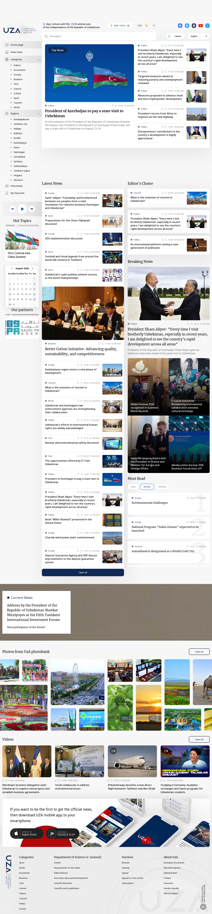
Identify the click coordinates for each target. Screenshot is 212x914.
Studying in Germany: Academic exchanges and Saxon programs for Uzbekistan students (182, 788)
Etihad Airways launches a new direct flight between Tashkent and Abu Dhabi (131, 786)
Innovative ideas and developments (71, 878)
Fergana (18, 175)
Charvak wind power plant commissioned (69, 537)
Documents (20, 69)
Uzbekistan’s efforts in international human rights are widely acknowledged (71, 426)
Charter (57, 862)
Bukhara (18, 133)
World (17, 107)
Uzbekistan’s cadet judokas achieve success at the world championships (71, 276)
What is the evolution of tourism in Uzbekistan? (66, 389)
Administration (170, 872)
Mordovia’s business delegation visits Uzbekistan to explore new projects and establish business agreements (26, 788)
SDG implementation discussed (64, 238)
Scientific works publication (66, 888)
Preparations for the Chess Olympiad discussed (67, 222)
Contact (167, 878)
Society (17, 74)
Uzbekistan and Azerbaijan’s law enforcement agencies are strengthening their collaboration (70, 409)
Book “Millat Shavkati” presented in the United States (68, 521)
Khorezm (18, 180)
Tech (16, 83)
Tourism (18, 102)
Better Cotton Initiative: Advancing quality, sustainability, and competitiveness (81, 351)
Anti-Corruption (171, 893)
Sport (16, 98)
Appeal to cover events (132, 878)
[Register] (112, 106)
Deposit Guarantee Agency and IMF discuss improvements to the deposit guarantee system (71, 559)
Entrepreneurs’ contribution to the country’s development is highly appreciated (159, 135)
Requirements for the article (67, 867)
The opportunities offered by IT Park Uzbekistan (67, 462)
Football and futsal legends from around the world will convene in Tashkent (72, 258)
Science (17, 88)
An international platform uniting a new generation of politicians (154, 246)
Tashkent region (22, 170)
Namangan (19, 152)
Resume (126, 862)
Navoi (17, 147)
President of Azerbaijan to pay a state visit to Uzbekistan (84, 113)
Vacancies (168, 883)
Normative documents (174, 862)
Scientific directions (63, 883)
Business (18, 79)
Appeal (125, 872)
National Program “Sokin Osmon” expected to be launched (165, 528)
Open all (83, 572)
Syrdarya (18, 161)
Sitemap (125, 867)
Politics (17, 65)
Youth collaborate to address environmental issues (72, 786)
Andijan (17, 128)
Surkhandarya (20, 166)
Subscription (128, 883)
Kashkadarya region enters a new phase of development (71, 371)
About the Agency (172, 867)
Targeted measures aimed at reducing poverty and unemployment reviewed (160, 80)
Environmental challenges (150, 503)
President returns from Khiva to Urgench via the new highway (157, 115)
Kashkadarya (20, 142)
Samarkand (19, 156)
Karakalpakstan (21, 119)
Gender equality (171, 888)
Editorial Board (61, 872)
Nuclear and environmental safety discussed (72, 442)
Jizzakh (17, 137)
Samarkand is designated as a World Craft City (163, 551)
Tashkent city (20, 123)
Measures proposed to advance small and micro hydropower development (160, 97)
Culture (17, 93)
